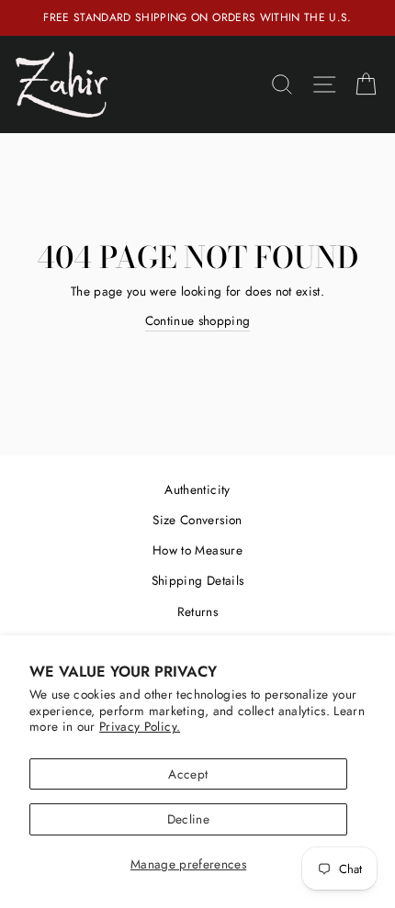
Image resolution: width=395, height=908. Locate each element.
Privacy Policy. (139, 726)
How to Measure (197, 550)
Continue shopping (198, 320)
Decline (188, 819)
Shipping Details (197, 580)
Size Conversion (197, 519)
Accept (188, 774)
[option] (197, 18)
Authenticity (197, 489)
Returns (197, 611)
